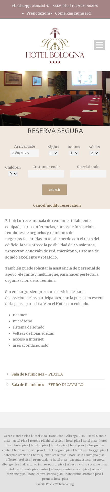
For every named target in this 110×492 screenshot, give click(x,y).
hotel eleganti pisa (59, 450)
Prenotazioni (38, 13)
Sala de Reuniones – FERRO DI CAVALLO (47, 384)
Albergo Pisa (75, 436)
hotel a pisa (55, 440)
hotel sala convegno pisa (87, 455)
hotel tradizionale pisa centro (27, 469)
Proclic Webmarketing (60, 484)
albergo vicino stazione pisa (87, 464)
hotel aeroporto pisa (28, 450)
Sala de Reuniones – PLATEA (37, 374)
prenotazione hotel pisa (50, 459)
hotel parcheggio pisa (90, 450)
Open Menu (99, 45)
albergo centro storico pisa (70, 469)
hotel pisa (73, 440)
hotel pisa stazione (17, 455)
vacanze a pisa (80, 459)
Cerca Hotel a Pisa (17, 436)
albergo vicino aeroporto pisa (43, 464)
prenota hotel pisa (55, 479)
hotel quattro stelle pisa (50, 455)
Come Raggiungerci (73, 13)
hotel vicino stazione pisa (83, 474)
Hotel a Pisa (38, 440)
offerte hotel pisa (18, 459)
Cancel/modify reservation (57, 205)
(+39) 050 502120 (85, 6)
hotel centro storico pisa (45, 474)
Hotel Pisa (39, 436)
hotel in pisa (39, 445)
